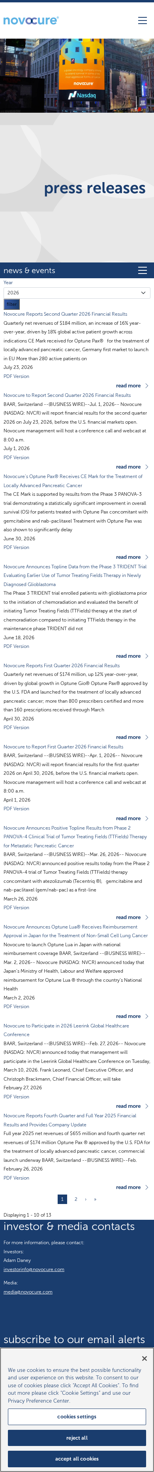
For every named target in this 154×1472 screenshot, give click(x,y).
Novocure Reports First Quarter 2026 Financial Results (62, 665)
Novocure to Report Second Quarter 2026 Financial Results (67, 395)
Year (8, 282)
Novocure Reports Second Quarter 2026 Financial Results (65, 314)
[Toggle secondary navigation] (143, 270)
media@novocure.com (28, 1292)
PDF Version (16, 376)
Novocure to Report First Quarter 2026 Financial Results (63, 747)
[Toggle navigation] (143, 20)
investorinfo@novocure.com (34, 1269)
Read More (128, 385)
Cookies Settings (76, 1417)
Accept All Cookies (77, 1459)
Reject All (76, 1438)
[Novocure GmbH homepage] (31, 20)
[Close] (144, 1358)
